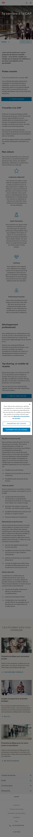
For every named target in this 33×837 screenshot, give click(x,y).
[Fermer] (30, 404)
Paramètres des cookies (16, 424)
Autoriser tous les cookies (16, 430)
